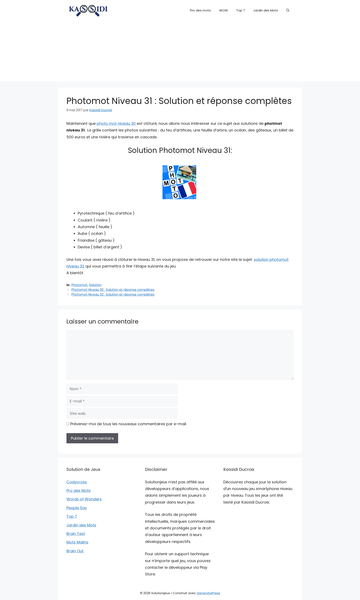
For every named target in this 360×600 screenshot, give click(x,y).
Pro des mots (200, 10)
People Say (76, 507)
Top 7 (240, 10)
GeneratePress (208, 593)
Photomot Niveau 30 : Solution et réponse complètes (112, 290)
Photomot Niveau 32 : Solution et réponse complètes (112, 294)
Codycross (76, 482)
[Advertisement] (180, 52)
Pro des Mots (78, 490)
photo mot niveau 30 (116, 123)
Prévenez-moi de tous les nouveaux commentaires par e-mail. (128, 423)
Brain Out (75, 551)
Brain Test (75, 533)
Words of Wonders (84, 499)
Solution (95, 285)
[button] (288, 10)
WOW (223, 10)
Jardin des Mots (265, 10)
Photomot (79, 285)
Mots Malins (77, 542)
